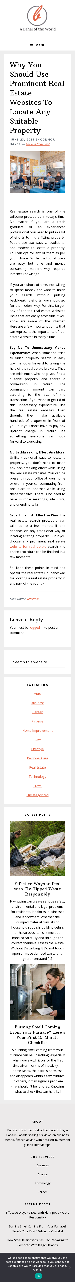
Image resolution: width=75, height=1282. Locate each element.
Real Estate (37, 767)
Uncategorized (38, 795)
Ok (38, 1276)
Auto (37, 693)
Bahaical (38, 18)
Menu (41, 45)
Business (33, 599)
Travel (37, 786)
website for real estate (28, 546)
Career (37, 712)
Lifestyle (37, 749)
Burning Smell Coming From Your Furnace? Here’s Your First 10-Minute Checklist (37, 1034)
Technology (37, 776)
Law (38, 740)
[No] (70, 1267)
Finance (37, 721)
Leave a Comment (38, 144)
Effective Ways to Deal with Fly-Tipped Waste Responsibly (37, 888)
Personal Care (37, 758)
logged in (36, 627)
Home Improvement (37, 730)
